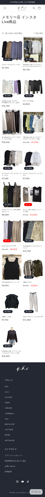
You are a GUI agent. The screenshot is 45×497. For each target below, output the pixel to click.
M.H (6, 386)
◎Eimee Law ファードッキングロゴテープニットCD (11, 352)
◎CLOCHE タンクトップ (10, 282)
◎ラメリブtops (28, 101)
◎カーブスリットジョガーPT (33, 317)
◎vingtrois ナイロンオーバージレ (32, 247)
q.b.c (7, 392)
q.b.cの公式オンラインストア (25, 492)
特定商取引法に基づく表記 (15, 461)
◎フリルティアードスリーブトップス (11, 174)
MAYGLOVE (9, 424)
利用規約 (8, 472)
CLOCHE (8, 397)
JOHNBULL (9, 413)
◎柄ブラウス (27, 282)
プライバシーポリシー (13, 455)
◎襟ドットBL (6, 317)
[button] (4, 8)
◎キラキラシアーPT (9, 246)
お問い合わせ (10, 466)
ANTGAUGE (10, 440)
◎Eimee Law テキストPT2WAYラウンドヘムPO (10, 102)
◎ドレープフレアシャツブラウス (33, 174)
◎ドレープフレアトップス (11, 64)
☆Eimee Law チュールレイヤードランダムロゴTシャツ (32, 65)
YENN (7, 403)
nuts (6, 419)
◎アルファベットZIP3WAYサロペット (11, 210)
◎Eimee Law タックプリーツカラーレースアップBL (32, 138)
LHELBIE (8, 408)
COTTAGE (9, 430)
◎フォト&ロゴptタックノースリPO (32, 210)
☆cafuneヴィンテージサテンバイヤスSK (11, 138)
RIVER (7, 435)
